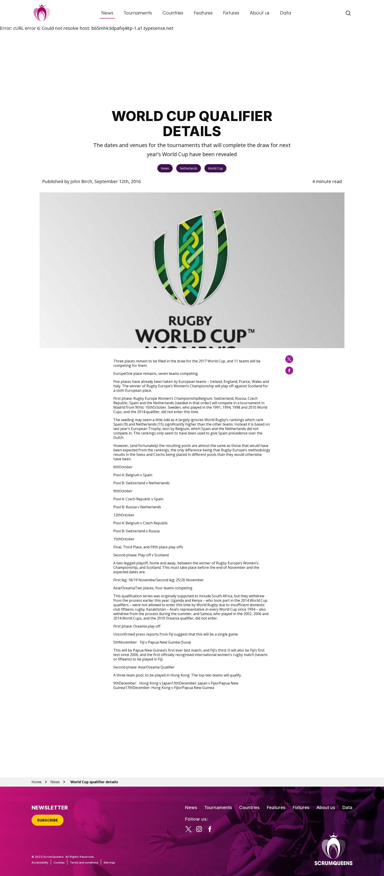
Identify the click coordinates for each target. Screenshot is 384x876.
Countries (172, 13)
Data (285, 13)
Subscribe (47, 820)
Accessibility (40, 862)
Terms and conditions (84, 862)
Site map (109, 862)
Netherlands (188, 168)
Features (203, 13)
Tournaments (138, 13)
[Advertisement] (192, 70)
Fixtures (231, 13)
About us (259, 13)
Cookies (59, 862)
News (107, 13)
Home (37, 781)
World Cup (215, 168)
